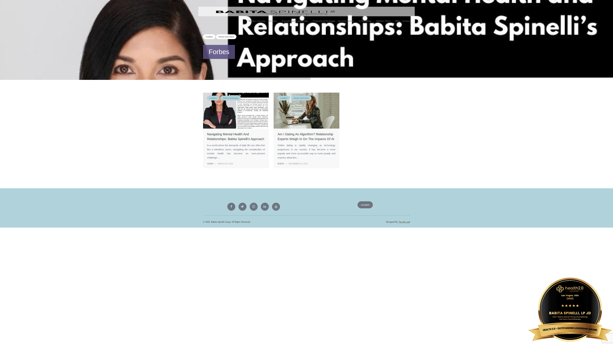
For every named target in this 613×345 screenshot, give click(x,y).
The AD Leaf (404, 222)
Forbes (209, 37)
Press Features (226, 37)
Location (365, 204)
